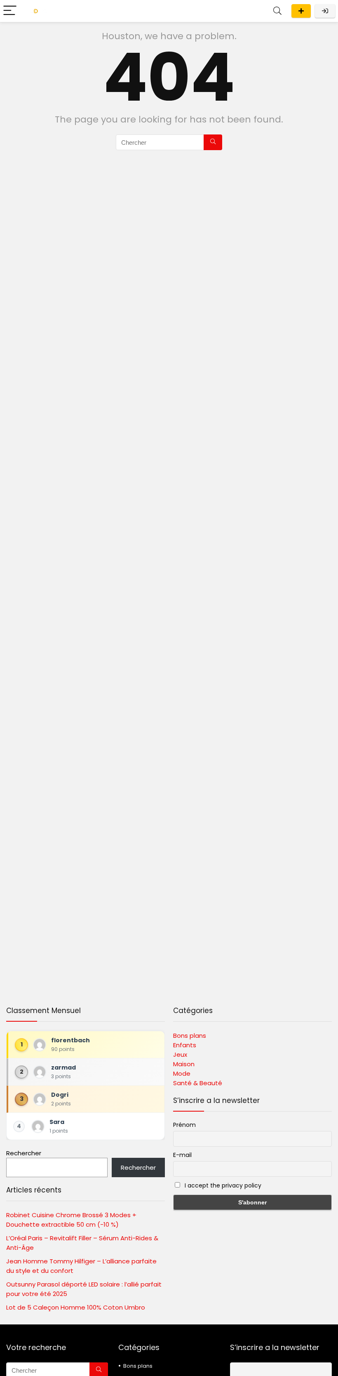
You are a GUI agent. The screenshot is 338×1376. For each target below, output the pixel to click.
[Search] (277, 11)
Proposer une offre (301, 11)
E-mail (182, 1155)
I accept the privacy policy (222, 1185)
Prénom (184, 1125)
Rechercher (23, 1153)
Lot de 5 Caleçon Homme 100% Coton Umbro (75, 1307)
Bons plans (189, 1035)
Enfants (184, 1045)
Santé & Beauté (197, 1083)
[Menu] (10, 11)
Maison (184, 1064)
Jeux (180, 1054)
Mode (181, 1073)
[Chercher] (213, 142)
